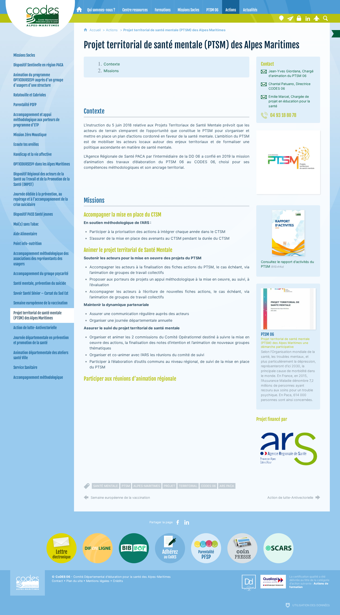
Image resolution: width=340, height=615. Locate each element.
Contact (57, 581)
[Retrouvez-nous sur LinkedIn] (307, 18)
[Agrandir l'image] (288, 162)
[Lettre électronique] (290, 18)
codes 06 (208, 486)
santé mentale (105, 486)
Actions (112, 30)
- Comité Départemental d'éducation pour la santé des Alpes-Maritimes (113, 576)
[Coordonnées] (281, 18)
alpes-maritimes (146, 486)
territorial (188, 486)
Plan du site (74, 581)
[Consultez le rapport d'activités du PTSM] (288, 233)
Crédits (118, 581)
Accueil (96, 30)
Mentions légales (97, 581)
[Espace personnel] (316, 18)
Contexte (112, 64)
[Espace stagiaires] (299, 18)
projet (169, 486)
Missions (111, 70)
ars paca (226, 486)
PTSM (126, 486)
